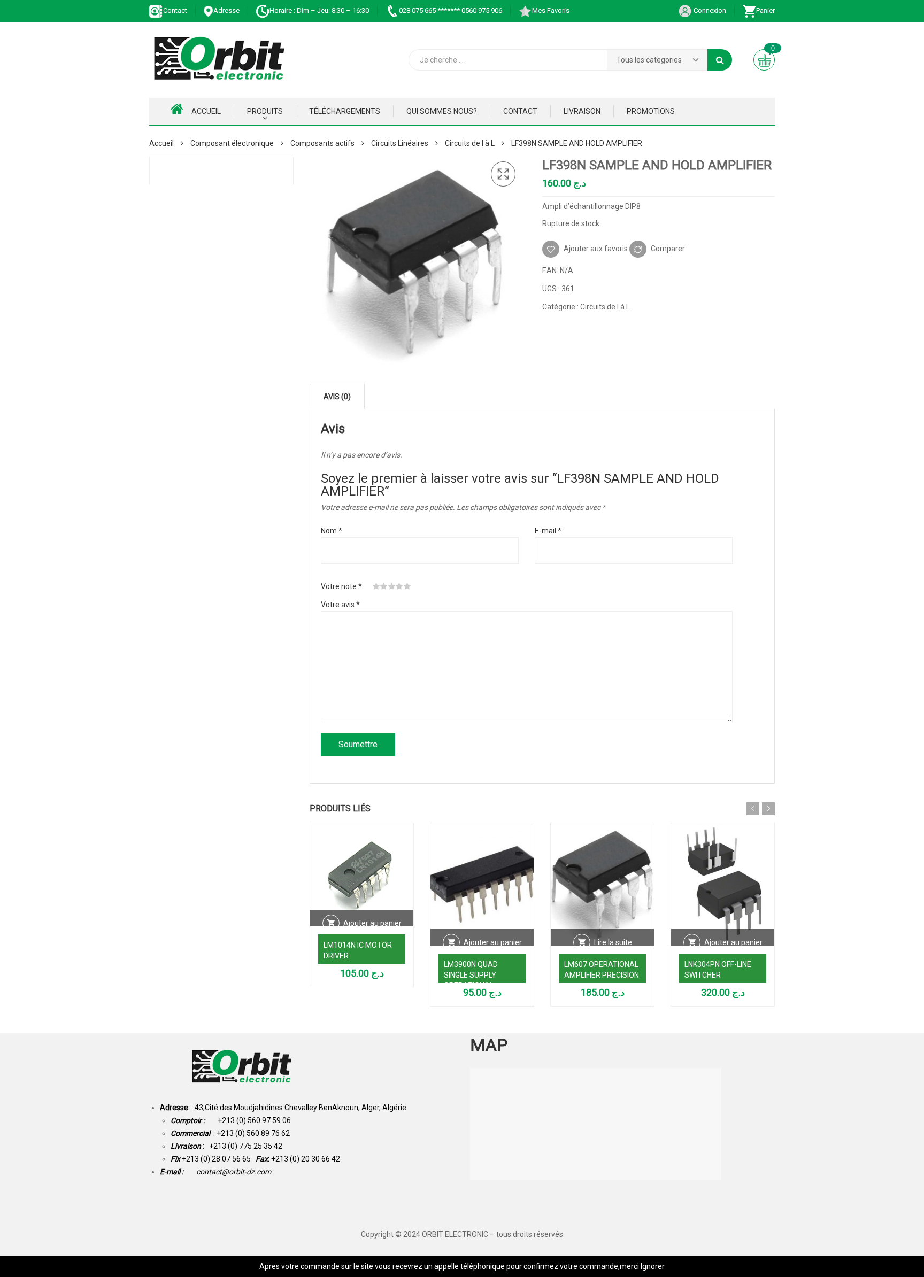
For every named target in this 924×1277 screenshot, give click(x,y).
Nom (331, 531)
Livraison (582, 111)
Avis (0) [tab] (337, 396)
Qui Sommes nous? (441, 111)
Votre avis (340, 604)
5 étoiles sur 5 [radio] (407, 586)
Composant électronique (232, 143)
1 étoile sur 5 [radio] (376, 586)
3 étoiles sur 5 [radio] (392, 586)
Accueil (206, 111)
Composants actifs (322, 143)
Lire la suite (613, 942)
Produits (265, 111)
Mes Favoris (550, 10)
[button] (503, 174)
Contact (175, 10)
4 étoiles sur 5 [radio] (399, 586)
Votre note (341, 586)
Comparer (668, 248)
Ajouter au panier (372, 923)
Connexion (709, 10)
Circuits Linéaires (399, 143)
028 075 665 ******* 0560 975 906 (450, 10)
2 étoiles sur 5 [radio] (384, 586)
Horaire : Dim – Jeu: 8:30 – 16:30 (319, 10)
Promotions (651, 111)
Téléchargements (344, 111)
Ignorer (653, 1266)
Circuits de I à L (470, 143)
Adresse (226, 10)
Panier (765, 10)
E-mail (548, 531)
